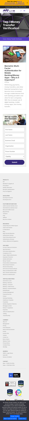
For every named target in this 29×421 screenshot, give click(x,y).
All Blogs (7, 82)
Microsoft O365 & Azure (8, 209)
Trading (5, 313)
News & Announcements (13, 2)
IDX (4, 181)
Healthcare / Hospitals (8, 300)
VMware (5, 217)
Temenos (5, 213)
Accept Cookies (15, 416)
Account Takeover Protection (10, 247)
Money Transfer (6, 261)
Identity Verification (7, 187)
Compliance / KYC (7, 253)
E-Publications (6, 229)
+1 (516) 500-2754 (10, 365)
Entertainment (6, 290)
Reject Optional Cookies (10, 418)
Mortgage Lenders (7, 305)
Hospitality (5, 302)
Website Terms (6, 341)
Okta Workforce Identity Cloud (10, 207)
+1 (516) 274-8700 (10, 363)
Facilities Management (8, 292)
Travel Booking (6, 315)
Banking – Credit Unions (8, 286)
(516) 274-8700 (22, 7)
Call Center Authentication (9, 251)
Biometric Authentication (8, 189)
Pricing (4, 325)
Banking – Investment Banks (9, 288)
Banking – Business (7, 282)
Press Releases (6, 327)
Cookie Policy (22, 418)
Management (6, 323)
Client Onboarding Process (9, 237)
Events (4, 331)
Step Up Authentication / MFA (10, 270)
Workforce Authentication (9, 274)
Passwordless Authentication (10, 262)
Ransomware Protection (8, 264)
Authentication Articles (8, 235)
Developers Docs (7, 199)
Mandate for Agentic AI (8, 183)
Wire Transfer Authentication (9, 272)
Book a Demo (6, 339)
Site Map (5, 347)
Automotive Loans (7, 280)
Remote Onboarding (8, 266)
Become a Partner (7, 219)
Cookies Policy (6, 345)
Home (4, 39)
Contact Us (5, 337)
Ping (4, 215)
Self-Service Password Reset (10, 268)
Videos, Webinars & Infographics (10, 241)
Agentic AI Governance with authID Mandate (14, 3)
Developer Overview (8, 197)
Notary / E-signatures (8, 307)
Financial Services (7, 294)
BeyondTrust (6, 211)
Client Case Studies (7, 227)
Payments (5, 309)
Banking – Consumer (8, 284)
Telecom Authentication (8, 311)
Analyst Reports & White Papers (10, 225)
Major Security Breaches (8, 233)
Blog (4, 231)
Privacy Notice (6, 343)
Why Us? (5, 321)
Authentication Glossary (8, 239)
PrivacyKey (6, 185)
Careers (5, 335)
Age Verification (6, 249)
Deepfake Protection (8, 257)
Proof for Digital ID (7, 191)
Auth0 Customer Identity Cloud (10, 205)
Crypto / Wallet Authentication (10, 255)
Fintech (4, 296)
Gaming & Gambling (7, 298)
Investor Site (6, 333)
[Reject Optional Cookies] (27, 411)
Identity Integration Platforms (10, 304)
